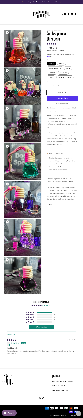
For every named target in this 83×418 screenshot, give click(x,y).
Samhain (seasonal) (65, 77)
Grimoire (52, 72)
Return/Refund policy (62, 381)
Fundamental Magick (59, 415)
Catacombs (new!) (55, 68)
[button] (5, 14)
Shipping (49, 50)
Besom (61, 63)
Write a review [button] (41, 327)
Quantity (49, 82)
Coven (68, 68)
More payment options (62, 103)
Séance (51, 77)
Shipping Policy (59, 386)
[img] (12, 340)
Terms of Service (60, 390)
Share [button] (50, 204)
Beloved (51, 63)
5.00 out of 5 (46, 306)
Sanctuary (63, 72)
